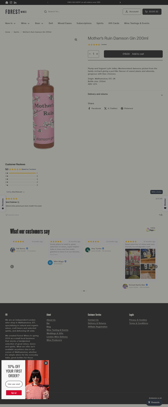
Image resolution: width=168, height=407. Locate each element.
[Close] (46, 363)
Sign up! (14, 392)
